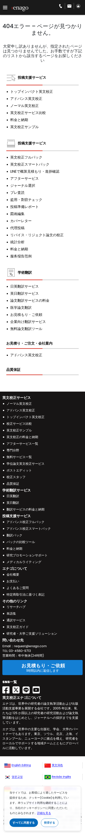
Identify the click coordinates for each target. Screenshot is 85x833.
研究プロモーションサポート (27, 555)
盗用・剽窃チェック (26, 199)
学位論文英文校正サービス (25, 463)
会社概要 (13, 574)
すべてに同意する (24, 823)
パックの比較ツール (21, 542)
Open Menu (5, 7)
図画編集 (17, 213)
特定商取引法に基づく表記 (25, 594)
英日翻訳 (13, 502)
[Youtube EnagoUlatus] (38, 688)
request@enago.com (30, 646)
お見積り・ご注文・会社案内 (29, 343)
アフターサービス (24, 178)
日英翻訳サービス (24, 286)
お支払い (13, 581)
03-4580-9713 (19, 651)
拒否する (49, 823)
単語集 (11, 613)
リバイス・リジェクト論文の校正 (37, 235)
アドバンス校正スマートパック (29, 528)
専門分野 (13, 450)
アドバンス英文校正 (26, 98)
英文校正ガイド (18, 627)
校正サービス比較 (19, 423)
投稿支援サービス (32, 77)
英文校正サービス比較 (28, 112)
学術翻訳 (25, 272)
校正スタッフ (16, 477)
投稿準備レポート (24, 206)
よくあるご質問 (18, 588)
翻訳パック (14, 535)
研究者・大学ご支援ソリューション (32, 633)
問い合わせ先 (13, 640)
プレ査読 (17, 192)
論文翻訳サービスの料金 (29, 300)
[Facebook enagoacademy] (7, 688)
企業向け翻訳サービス (28, 321)
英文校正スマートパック (29, 164)
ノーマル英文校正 (24, 105)
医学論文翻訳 (21, 307)
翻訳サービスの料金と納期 (25, 509)
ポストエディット (19, 470)
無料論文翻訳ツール (26, 328)
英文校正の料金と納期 (22, 437)
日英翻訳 (13, 496)
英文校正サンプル (24, 127)
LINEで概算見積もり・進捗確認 (34, 171)
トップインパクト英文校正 (31, 91)
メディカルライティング (24, 562)
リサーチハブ (16, 607)
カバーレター (21, 221)
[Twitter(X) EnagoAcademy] (17, 688)
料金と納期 (19, 120)
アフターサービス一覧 (22, 443)
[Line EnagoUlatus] (28, 688)
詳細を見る (44, 813)
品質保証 (13, 369)
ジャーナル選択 (22, 185)
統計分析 (17, 242)
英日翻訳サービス (24, 293)
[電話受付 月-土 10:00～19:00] (60, 6)
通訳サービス (16, 620)
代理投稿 (17, 228)
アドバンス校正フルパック (25, 522)
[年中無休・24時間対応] (69, 6)
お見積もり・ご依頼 (26, 314)
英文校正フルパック (26, 157)
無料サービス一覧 (19, 457)
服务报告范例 (21, 256)
